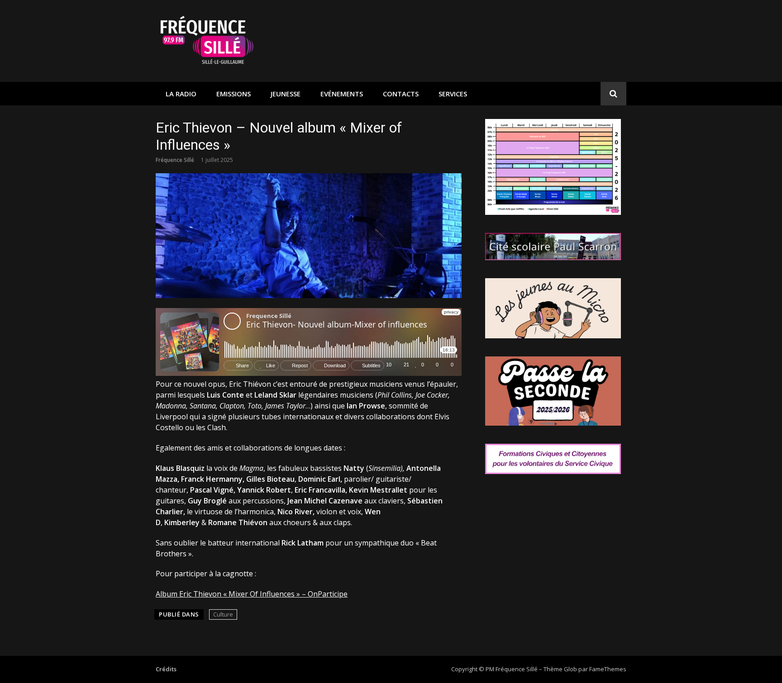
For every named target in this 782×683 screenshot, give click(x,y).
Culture (223, 614)
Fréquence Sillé (175, 160)
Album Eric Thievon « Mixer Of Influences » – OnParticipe (252, 594)
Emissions (233, 93)
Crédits (166, 669)
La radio (181, 93)
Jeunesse (285, 93)
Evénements (341, 93)
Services (453, 93)
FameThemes (607, 669)
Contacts (401, 93)
